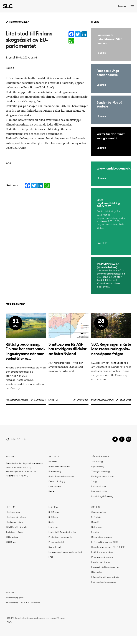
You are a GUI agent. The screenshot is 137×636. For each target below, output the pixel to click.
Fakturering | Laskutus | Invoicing (23, 603)
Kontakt (11, 457)
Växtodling (97, 462)
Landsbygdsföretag (102, 497)
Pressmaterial (56, 542)
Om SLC (95, 507)
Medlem (10, 507)
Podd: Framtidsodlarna (61, 477)
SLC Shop (54, 512)
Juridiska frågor (14, 532)
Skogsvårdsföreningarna (105, 567)
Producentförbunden (102, 557)
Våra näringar (100, 457)
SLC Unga (11, 542)
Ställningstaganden (102, 552)
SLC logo (53, 517)
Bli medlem (97, 572)
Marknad (54, 527)
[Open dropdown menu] (132, 6)
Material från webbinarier (62, 532)
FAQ (51, 557)
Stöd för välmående (16, 527)
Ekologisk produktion (102, 477)
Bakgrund (96, 527)
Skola (51, 522)
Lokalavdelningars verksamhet (65, 552)
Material (54, 507)
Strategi (95, 532)
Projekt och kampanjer (61, 537)
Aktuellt (54, 457)
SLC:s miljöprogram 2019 (104, 542)
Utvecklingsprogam (102, 537)
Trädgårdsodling (100, 472)
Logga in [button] (122, 6)
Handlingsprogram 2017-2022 (108, 547)
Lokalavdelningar (100, 562)
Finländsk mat (99, 487)
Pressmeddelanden (17, 400)
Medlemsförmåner (16, 517)
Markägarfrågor (15, 522)
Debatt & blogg (57, 482)
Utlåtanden (55, 487)
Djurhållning (97, 467)
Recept (52, 492)
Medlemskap (13, 512)
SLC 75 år (96, 517)
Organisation (98, 512)
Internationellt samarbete (105, 577)
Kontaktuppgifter (15, 598)
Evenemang (55, 472)
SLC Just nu (12, 537)
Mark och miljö (99, 492)
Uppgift (95, 522)
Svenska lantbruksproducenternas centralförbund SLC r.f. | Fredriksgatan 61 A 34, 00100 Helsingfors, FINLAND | (24, 470)
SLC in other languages (103, 582)
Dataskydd (55, 547)
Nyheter (53, 400)
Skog (94, 482)
